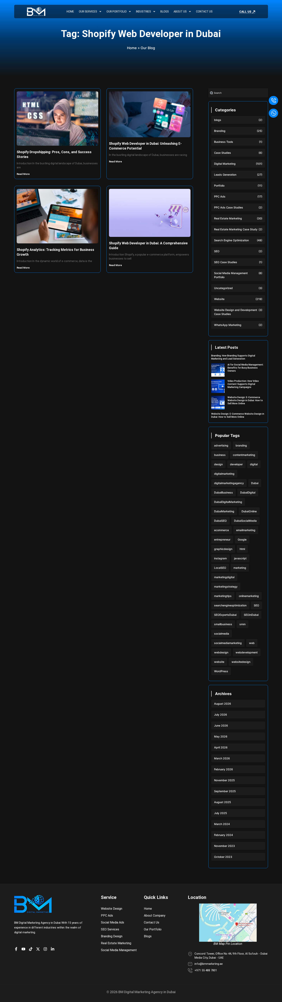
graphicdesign (223, 549)
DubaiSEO (220, 520)
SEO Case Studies (225, 262)
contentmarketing (244, 454)
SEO (216, 251)
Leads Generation (225, 174)
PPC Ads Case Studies (228, 207)
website (219, 661)
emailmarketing (245, 530)
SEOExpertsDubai (225, 614)
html (242, 549)
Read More (23, 174)
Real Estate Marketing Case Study (235, 229)
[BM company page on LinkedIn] (53, 949)
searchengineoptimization (230, 605)
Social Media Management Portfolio (231, 275)
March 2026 (222, 758)
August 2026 (222, 703)
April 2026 (221, 747)
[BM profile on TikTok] (32, 949)
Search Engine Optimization (231, 240)
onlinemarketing (249, 596)
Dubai (254, 483)
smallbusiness (223, 624)
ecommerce (221, 530)
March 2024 (222, 824)
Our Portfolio (116, 11)
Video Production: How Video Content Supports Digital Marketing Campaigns (243, 384)
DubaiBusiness (223, 492)
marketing (239, 567)
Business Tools (223, 141)
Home (70, 11)
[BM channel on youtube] (24, 949)
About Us (180, 11)
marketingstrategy (225, 586)
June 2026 (221, 725)
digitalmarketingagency (229, 483)
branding (241, 445)
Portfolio (219, 185)
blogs (217, 120)
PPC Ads (219, 196)
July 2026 (220, 714)
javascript (240, 558)
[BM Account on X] (39, 949)
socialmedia (221, 633)
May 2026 (220, 736)
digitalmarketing (224, 473)
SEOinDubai (251, 614)
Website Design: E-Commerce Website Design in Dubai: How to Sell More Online (245, 400)
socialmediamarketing (228, 643)
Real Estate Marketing (228, 218)
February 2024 (223, 835)
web (252, 643)
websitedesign (241, 661)
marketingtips (223, 596)
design (218, 464)
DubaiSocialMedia (245, 520)
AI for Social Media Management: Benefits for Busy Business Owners (246, 367)
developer (236, 464)
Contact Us (204, 11)
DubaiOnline (249, 511)
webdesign (221, 652)
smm (242, 624)
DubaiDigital (247, 492)
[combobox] (238, 92)
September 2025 (225, 791)
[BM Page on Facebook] (17, 949)
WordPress (221, 671)
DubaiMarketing (224, 511)
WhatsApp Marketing (227, 325)
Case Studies (222, 152)
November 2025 (224, 780)
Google (242, 539)
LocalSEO (220, 567)
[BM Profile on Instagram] (46, 949)
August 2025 (222, 802)
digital (254, 464)
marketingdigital (224, 577)
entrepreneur (222, 539)
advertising (221, 445)
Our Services (88, 11)
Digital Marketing (225, 163)
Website (219, 299)
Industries (143, 11)
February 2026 (223, 769)
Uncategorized (223, 288)
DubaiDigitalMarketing (228, 501)
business (220, 454)
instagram (220, 558)
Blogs (164, 11)
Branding (219, 130)
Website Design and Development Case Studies (235, 312)
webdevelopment (247, 652)
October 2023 (223, 856)
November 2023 (224, 845)
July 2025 (220, 813)
